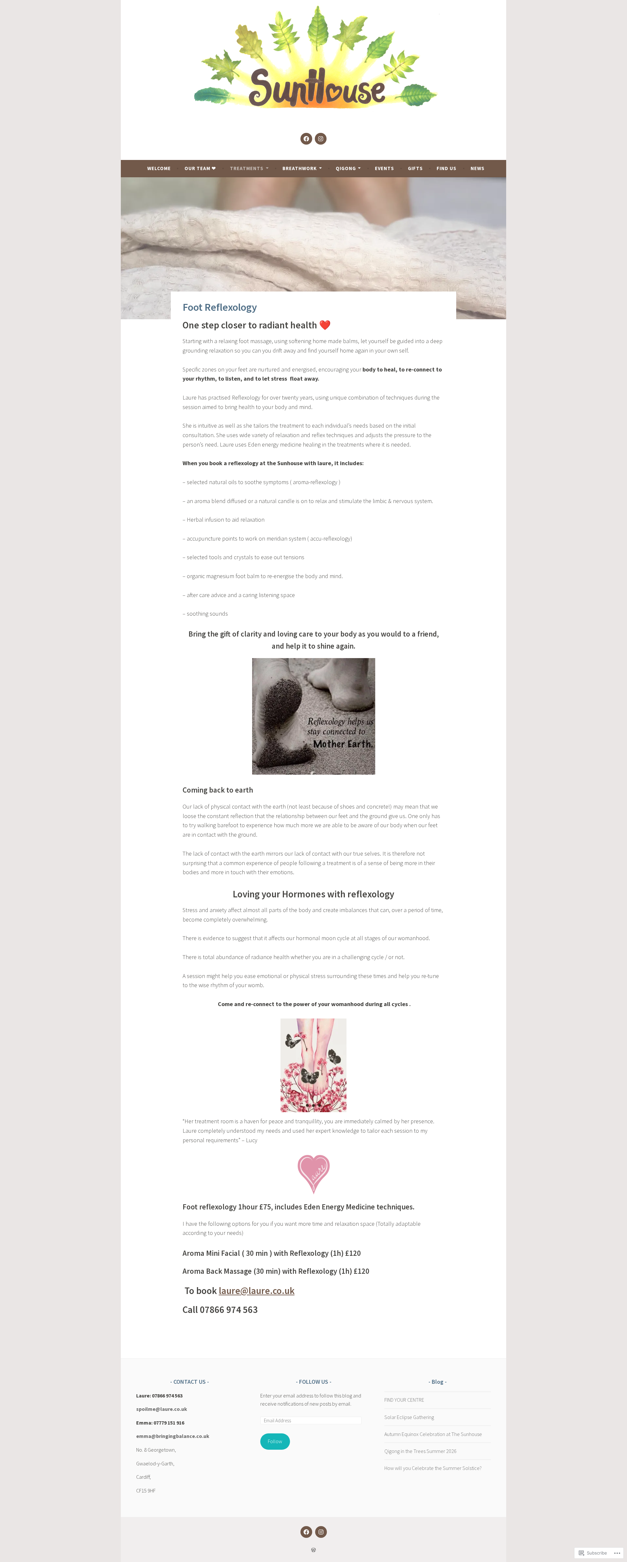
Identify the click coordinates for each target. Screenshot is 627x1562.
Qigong (346, 168)
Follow (275, 1441)
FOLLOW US (314, 1381)
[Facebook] (306, 138)
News (478, 168)
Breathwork (299, 168)
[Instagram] (320, 138)
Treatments (247, 168)
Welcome (159, 168)
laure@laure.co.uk (257, 1291)
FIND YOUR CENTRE (404, 1399)
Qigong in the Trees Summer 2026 (420, 1451)
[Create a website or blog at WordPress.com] (313, 1550)
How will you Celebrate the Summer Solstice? (433, 1468)
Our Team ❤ (200, 168)
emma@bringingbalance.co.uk (172, 1436)
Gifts (415, 168)
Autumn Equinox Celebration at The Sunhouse (433, 1434)
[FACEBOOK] (306, 1532)
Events (384, 168)
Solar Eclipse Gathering (409, 1417)
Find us (447, 168)
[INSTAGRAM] (321, 1532)
